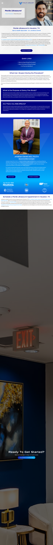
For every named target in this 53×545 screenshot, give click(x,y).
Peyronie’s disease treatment (15, 170)
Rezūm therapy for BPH (27, 170)
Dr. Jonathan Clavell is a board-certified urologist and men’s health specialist (16, 39)
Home (6, 13)
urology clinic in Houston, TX (31, 45)
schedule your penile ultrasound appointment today (11, 204)
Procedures (11, 13)
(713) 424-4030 (41, 45)
